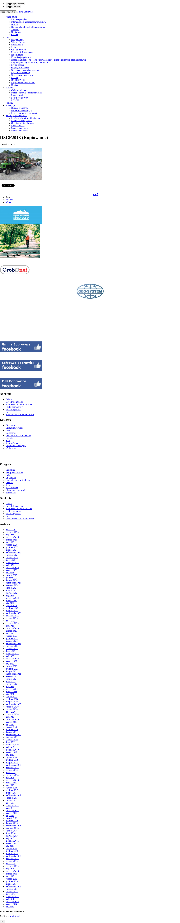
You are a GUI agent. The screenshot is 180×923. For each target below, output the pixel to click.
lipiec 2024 (10, 590)
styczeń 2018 (11, 788)
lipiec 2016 (10, 833)
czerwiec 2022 (12, 653)
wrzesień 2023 (12, 615)
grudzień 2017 (12, 790)
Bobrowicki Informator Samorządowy (28, 27)
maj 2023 (10, 626)
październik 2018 (13, 765)
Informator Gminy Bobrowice (19, 404)
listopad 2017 (12, 793)
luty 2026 (10, 542)
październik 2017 (13, 795)
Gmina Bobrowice (25, 12)
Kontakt (14, 85)
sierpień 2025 (12, 557)
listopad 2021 (12, 671)
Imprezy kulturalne (19, 130)
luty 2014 (10, 906)
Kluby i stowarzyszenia (21, 120)
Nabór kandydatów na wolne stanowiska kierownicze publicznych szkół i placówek (48, 60)
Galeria (14, 34)
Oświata (9, 438)
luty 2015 (10, 876)
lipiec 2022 (10, 651)
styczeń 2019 (11, 757)
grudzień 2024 (12, 577)
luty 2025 (10, 572)
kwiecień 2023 (12, 628)
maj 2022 (10, 656)
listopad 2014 (12, 884)
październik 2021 (13, 674)
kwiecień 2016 (12, 841)
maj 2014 (10, 899)
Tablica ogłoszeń (13, 409)
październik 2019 (13, 734)
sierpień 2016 (12, 831)
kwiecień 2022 (12, 658)
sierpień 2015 (12, 861)
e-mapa (9, 412)
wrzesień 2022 (12, 646)
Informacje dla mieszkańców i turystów (28, 22)
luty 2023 (10, 633)
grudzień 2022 (12, 638)
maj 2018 (10, 777)
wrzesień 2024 (12, 585)
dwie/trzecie (15, 916)
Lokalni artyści (17, 95)
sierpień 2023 (12, 618)
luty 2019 (10, 755)
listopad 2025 (12, 550)
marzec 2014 (11, 904)
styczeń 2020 (11, 727)
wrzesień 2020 (12, 707)
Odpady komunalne (20, 67)
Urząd (8, 37)
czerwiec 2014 (12, 896)
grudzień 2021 (12, 669)
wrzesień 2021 (12, 676)
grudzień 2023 (12, 608)
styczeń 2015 (11, 879)
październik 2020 (13, 704)
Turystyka (10, 87)
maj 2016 (10, 838)
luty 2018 (10, 785)
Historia (14, 24)
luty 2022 (10, 664)
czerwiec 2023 (12, 623)
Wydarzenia (11, 448)
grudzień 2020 (12, 699)
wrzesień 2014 (12, 889)
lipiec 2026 (10, 529)
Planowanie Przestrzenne (22, 52)
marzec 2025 (11, 570)
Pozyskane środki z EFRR (23, 82)
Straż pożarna (12, 443)
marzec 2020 (11, 722)
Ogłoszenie (11, 433)
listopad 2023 (12, 610)
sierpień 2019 (12, 739)
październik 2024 (13, 583)
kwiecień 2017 (12, 810)
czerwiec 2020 (12, 714)
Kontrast (9, 199)
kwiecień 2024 (12, 598)
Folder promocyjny (19, 98)
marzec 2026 (11, 540)
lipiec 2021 (10, 681)
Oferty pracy (16, 32)
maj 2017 (10, 808)
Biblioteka (10, 425)
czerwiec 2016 (12, 836)
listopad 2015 (12, 853)
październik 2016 (13, 825)
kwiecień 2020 (12, 719)
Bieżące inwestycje (19, 108)
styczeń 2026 (11, 545)
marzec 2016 (11, 843)
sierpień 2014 (12, 891)
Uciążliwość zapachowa (22, 75)
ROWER (15, 100)
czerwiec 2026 (12, 532)
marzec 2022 (11, 661)
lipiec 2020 (10, 712)
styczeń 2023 (11, 636)
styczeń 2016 (11, 848)
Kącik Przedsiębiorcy (20, 72)
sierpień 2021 (12, 679)
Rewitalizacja (17, 55)
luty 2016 (10, 846)
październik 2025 (13, 552)
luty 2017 (10, 815)
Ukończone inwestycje (21, 110)
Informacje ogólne (19, 19)
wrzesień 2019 (12, 737)
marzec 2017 (11, 813)
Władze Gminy (18, 42)
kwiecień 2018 (12, 780)
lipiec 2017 (10, 803)
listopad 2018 (12, 762)
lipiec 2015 (10, 863)
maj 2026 (10, 534)
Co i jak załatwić (18, 49)
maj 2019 (10, 747)
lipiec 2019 (10, 742)
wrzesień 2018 (12, 767)
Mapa (8, 202)
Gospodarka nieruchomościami (25, 70)
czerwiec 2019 (12, 744)
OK (2, 921)
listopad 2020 (12, 701)
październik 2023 (13, 613)
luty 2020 (10, 724)
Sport (8, 440)
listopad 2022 (12, 641)
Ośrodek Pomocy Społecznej (18, 435)
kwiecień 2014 (12, 901)
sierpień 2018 (12, 770)
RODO (14, 77)
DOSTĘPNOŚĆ (18, 80)
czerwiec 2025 (12, 562)
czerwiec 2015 (12, 866)
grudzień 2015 (12, 851)
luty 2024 (10, 603)
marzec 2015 (11, 874)
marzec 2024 (11, 600)
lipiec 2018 (10, 772)
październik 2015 (13, 856)
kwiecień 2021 (12, 689)
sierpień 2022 (12, 648)
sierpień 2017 (12, 800)
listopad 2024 (12, 580)
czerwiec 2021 (12, 684)
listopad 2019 (12, 732)
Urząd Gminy (17, 39)
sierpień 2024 (12, 588)
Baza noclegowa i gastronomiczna (26, 93)
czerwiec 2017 (12, 805)
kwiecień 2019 (12, 750)
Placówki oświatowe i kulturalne (25, 118)
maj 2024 (10, 595)
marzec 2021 (11, 691)
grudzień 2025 (12, 547)
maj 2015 (10, 868)
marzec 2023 (11, 631)
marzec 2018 (11, 782)
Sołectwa (15, 29)
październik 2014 (13, 886)
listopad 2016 (12, 823)
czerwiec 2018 (12, 775)
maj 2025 (10, 565)
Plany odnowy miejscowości (24, 113)
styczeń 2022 (11, 666)
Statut (13, 47)
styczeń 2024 (11, 605)
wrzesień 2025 (12, 555)
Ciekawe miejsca (18, 90)
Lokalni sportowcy (19, 128)
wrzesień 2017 (12, 798)
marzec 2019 (11, 752)
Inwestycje (10, 105)
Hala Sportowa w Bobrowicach (20, 414)
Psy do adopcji (17, 65)
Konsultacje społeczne (21, 57)
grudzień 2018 (12, 760)
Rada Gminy (17, 44)
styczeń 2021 (11, 696)
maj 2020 (10, 717)
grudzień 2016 (12, 820)
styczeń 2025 (11, 575)
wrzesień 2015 (12, 858)
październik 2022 (13, 643)
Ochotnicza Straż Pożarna (22, 123)
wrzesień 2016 (12, 828)
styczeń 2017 (11, 818)
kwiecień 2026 (12, 537)
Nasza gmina (11, 17)
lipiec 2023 (10, 621)
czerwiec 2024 (12, 593)
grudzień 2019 (12, 729)
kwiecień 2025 (12, 567)
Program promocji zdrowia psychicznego (29, 62)
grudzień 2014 (12, 881)
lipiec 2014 (10, 894)
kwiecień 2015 (12, 871)
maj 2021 (10, 686)
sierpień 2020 (12, 709)
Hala (8, 430)
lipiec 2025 (10, 560)
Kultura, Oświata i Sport (16, 115)
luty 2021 (10, 694)
